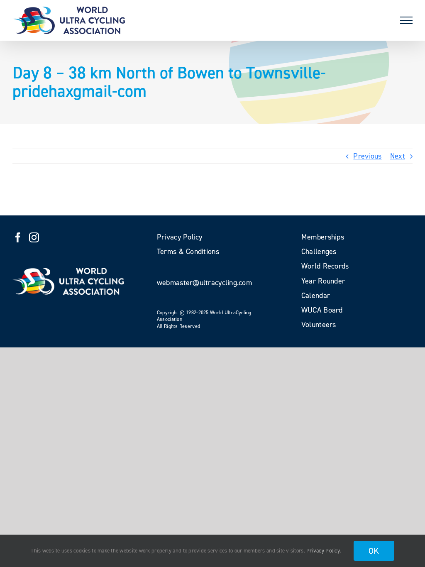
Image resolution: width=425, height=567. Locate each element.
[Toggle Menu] (406, 20)
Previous (367, 156)
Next (397, 156)
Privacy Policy (323, 550)
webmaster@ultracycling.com (204, 283)
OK (374, 550)
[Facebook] (17, 237)
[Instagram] (34, 237)
